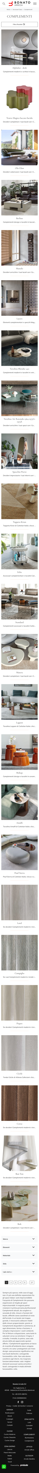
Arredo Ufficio (29, 1450)
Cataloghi (9, 1419)
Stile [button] (4, 1264)
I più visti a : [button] (7, 1272)
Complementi (28, 9)
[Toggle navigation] (35, 3)
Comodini (29, 1425)
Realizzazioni (9, 1413)
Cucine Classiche (10, 1437)
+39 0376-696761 (21, 1394)
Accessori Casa (17, 9)
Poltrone (29, 1413)
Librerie (9, 1449)
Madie (10, 1456)
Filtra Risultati (18, 24)
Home (8, 9)
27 (32, 1282)
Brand (10, 1416)
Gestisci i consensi (26, 1406)
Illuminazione (29, 1438)
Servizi (9, 1422)
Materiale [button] (6, 1255)
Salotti (9, 1459)
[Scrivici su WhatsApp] (4, 1467)
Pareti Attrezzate (10, 1452)
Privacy (8, 1406)
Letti (29, 1422)
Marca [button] (5, 1239)
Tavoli (10, 1462)
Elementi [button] (6, 1247)
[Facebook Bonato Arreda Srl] (18, 1402)
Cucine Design (10, 1440)
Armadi (29, 1429)
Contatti (10, 1425)
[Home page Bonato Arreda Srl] (19, 4)
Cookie (15, 1406)
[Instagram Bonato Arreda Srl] (21, 1402)
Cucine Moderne (9, 1434)
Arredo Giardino (29, 1459)
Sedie (29, 1410)
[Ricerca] (4, 3)
